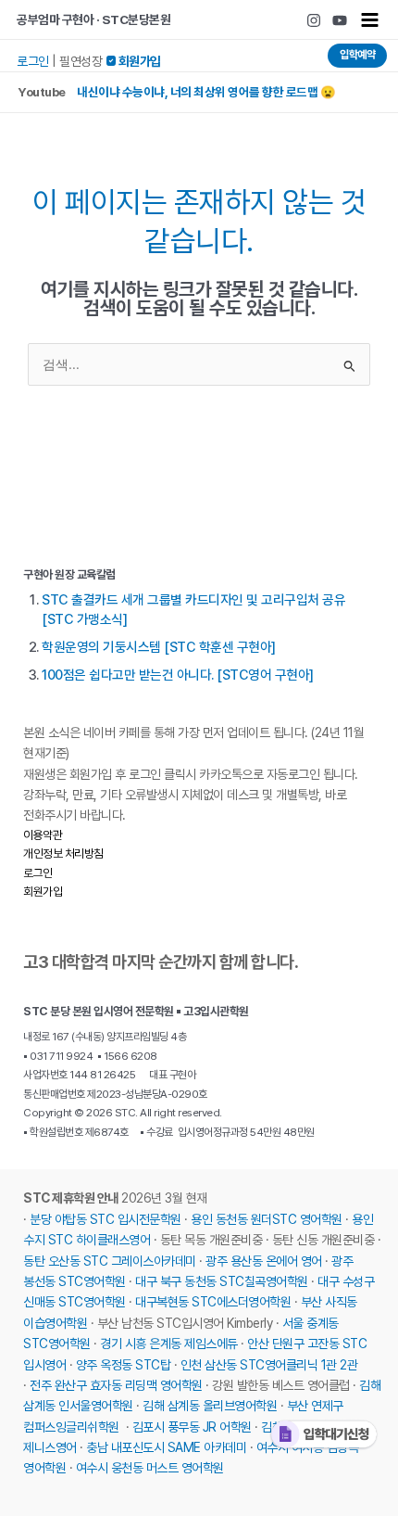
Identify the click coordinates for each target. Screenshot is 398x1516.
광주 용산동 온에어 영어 (263, 1261)
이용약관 (42, 835)
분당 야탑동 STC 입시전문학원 (105, 1219)
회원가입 (42, 891)
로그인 (33, 61)
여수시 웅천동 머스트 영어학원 (150, 1467)
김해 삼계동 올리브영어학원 (210, 1405)
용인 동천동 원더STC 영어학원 (266, 1219)
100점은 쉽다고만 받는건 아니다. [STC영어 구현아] (178, 675)
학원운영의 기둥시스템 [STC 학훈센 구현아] (159, 647)
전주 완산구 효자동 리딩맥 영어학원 (116, 1385)
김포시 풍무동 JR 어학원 (192, 1427)
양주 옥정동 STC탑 (123, 1364)
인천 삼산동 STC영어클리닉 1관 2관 (269, 1364)
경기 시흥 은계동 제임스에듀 (169, 1343)
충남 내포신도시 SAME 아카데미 (166, 1447)
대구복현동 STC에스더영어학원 (213, 1301)
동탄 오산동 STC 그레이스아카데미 (109, 1261)
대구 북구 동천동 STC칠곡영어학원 (221, 1281)
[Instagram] (313, 20)
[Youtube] (339, 20)
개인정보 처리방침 (63, 853)
